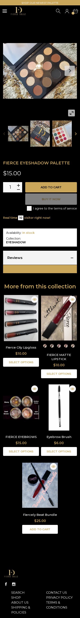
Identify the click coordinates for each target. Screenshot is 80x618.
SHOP (16, 597)
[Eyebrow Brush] (59, 407)
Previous (10, 71)
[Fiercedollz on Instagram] (14, 584)
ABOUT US (20, 602)
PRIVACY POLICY (59, 597)
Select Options (21, 362)
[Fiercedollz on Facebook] (6, 584)
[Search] (58, 11)
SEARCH (18, 593)
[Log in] (67, 11)
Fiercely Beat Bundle (40, 515)
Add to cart (51, 187)
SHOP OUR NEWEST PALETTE (40, 2)
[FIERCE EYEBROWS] (21, 407)
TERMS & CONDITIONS (56, 604)
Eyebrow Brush (59, 437)
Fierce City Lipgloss (21, 347)
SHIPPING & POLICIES (20, 609)
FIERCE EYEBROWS (21, 437)
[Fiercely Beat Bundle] (40, 485)
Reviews (15, 258)
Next (70, 71)
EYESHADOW (16, 242)
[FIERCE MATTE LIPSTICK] (59, 318)
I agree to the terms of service (55, 208)
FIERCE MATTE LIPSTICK (59, 357)
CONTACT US (56, 593)
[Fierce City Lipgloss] (21, 318)
